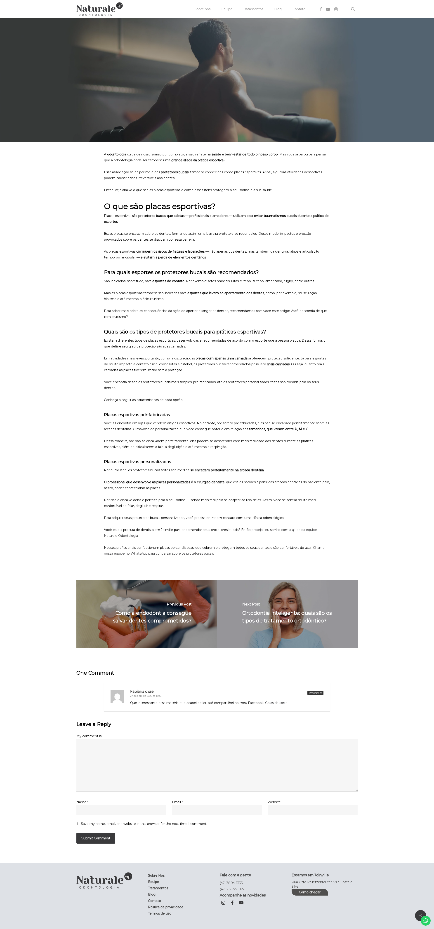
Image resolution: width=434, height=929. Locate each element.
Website (274, 802)
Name (82, 802)
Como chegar (310, 892)
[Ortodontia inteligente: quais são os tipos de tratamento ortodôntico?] (287, 614)
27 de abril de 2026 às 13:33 (145, 695)
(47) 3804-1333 (231, 883)
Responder (315, 692)
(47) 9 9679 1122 (232, 889)
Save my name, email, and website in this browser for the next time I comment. (144, 824)
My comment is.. (89, 736)
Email (177, 802)
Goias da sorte (276, 703)
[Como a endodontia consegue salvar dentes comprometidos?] (146, 614)
